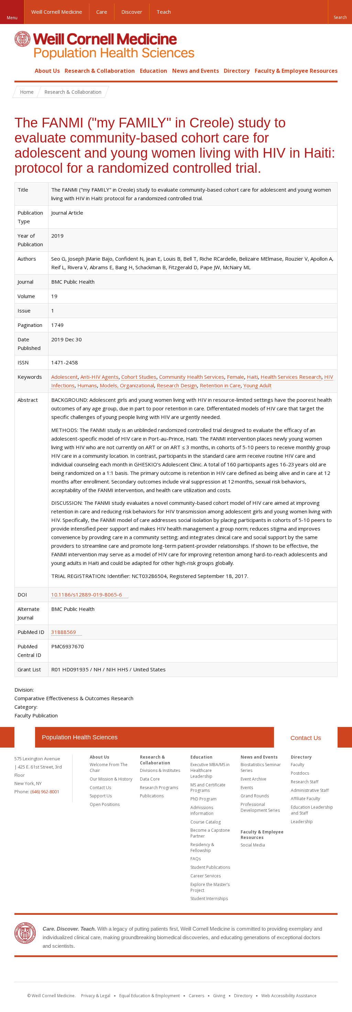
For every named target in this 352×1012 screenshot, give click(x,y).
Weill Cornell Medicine (56, 11)
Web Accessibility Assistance (289, 996)
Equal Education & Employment (149, 996)
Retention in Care (220, 385)
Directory (237, 71)
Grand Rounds (255, 796)
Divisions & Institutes (160, 770)
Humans (87, 385)
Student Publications (210, 867)
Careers (196, 996)
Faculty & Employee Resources (296, 71)
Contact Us (305, 738)
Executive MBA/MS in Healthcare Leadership (210, 770)
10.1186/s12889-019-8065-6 (86, 594)
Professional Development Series (260, 807)
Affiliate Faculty (305, 798)
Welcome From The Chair (109, 767)
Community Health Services (191, 376)
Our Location (24, 737)
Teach (163, 11)
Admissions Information (201, 810)
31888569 (63, 631)
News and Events (195, 71)
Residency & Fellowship (202, 847)
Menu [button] (12, 18)
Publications (152, 796)
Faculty (297, 764)
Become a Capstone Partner (210, 833)
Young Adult (257, 385)
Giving (219, 996)
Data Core (150, 779)
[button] (340, 12)
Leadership (302, 822)
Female (235, 376)
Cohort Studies (138, 376)
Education (153, 71)
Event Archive (253, 779)
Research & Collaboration (100, 71)
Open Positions (105, 804)
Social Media (253, 845)
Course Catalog (205, 822)
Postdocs (300, 773)
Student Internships (209, 898)
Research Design (177, 385)
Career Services (205, 876)
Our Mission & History (111, 779)
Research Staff (304, 782)
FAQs (195, 859)
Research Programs (159, 788)
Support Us (101, 796)
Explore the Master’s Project (210, 887)
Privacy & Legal (95, 996)
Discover (131, 11)
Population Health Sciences (80, 737)
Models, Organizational (127, 385)
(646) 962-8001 (44, 791)
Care (101, 11)
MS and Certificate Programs (208, 788)
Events (247, 788)
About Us (47, 71)
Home (22, 71)
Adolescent (64, 376)
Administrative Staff (310, 790)
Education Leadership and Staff (312, 810)
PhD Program (203, 799)
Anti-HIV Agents (99, 376)
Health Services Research (291, 376)
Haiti (252, 376)
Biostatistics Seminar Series (261, 767)
